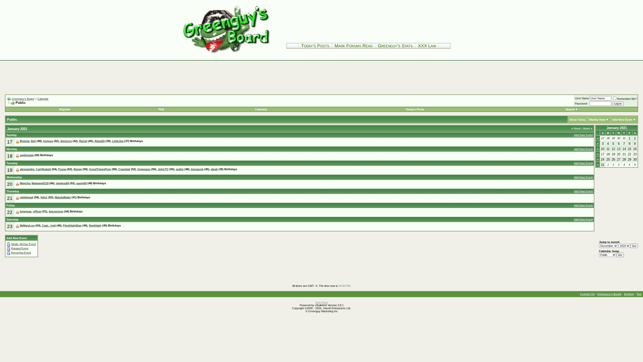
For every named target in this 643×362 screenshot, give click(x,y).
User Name (582, 98)
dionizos (66, 141)
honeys (48, 141)
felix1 (43, 197)
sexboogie (27, 155)
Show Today (577, 119)
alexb (214, 169)
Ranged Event (19, 248)
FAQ (161, 109)
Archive (629, 294)
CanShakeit (43, 169)
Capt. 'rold (49, 225)
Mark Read (321, 302)
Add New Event (622, 119)
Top (638, 294)
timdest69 (62, 183)
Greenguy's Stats (395, 45)
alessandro (27, 169)
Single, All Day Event (23, 244)
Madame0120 (40, 183)
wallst (180, 169)
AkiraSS (99, 141)
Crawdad (124, 169)
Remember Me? (627, 98)
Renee (78, 169)
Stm (33, 141)
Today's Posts (315, 45)
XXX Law (427, 45)
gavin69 (81, 183)
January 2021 (617, 128)
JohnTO (163, 169)
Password (581, 103)
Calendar (42, 98)
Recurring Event (21, 252)
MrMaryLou (27, 225)
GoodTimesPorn (100, 169)
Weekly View (597, 119)
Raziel (83, 141)
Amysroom (56, 211)
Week (576, 128)
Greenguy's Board (23, 98)
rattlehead (26, 197)
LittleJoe (118, 141)
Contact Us (587, 294)
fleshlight (95, 225)
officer (37, 211)
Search (570, 109)
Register (64, 109)
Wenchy (25, 183)
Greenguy (143, 169)
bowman (25, 211)
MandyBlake (63, 197)
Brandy (24, 141)
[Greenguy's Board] (226, 54)
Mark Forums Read (353, 45)
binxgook (197, 169)
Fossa (62, 169)
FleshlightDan (72, 225)
